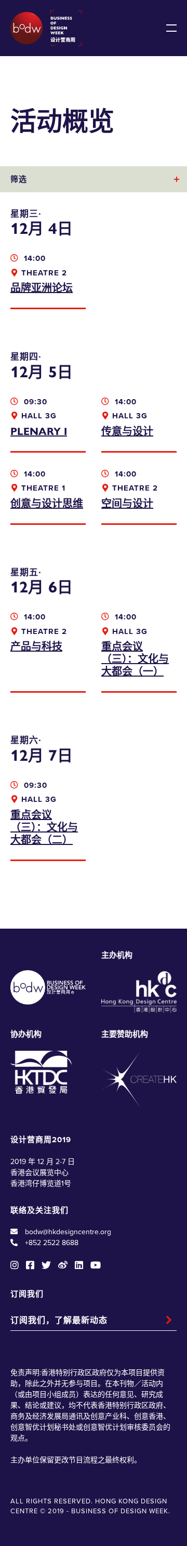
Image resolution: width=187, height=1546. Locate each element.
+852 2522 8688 (51, 1242)
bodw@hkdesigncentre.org (68, 1231)
